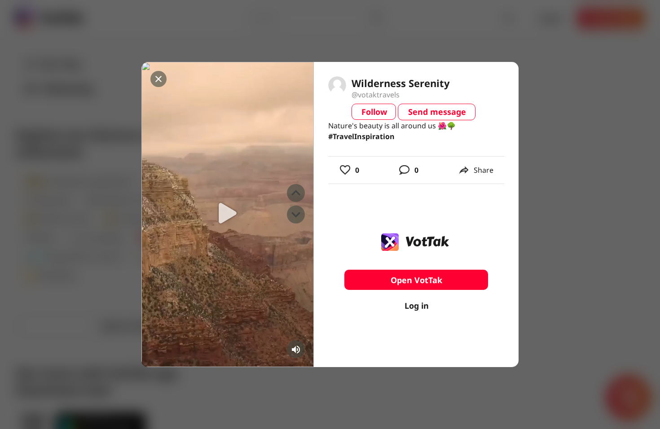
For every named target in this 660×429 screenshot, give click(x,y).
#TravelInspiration (361, 136)
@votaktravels (376, 95)
